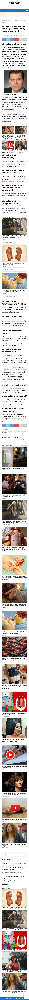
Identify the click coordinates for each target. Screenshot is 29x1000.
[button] (27, 10)
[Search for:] (14, 14)
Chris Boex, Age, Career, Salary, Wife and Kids (13, 881)
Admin (13, 35)
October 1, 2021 (6, 35)
